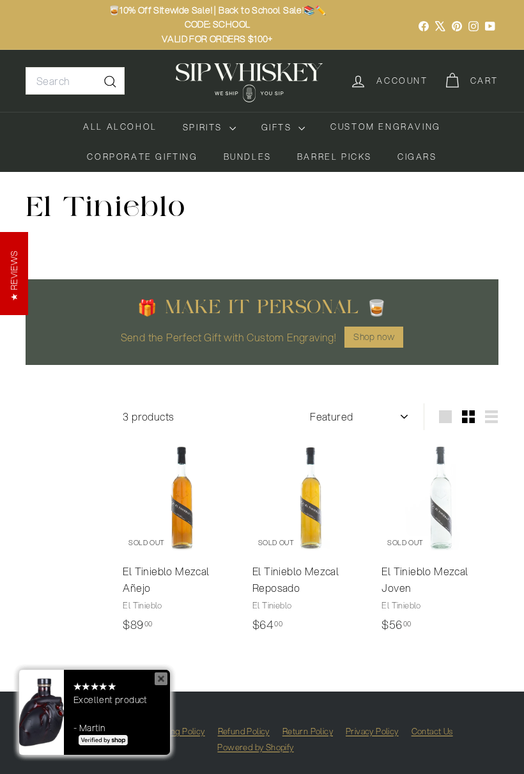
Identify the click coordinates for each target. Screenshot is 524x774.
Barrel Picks (334, 156)
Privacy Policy (372, 731)
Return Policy (307, 731)
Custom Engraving (385, 126)
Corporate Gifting (142, 156)
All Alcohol (120, 126)
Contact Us (432, 731)
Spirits (204, 127)
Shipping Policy (176, 731)
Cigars (417, 156)
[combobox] (75, 81)
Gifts (278, 127)
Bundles (248, 156)
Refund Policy (244, 731)
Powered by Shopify (255, 747)
